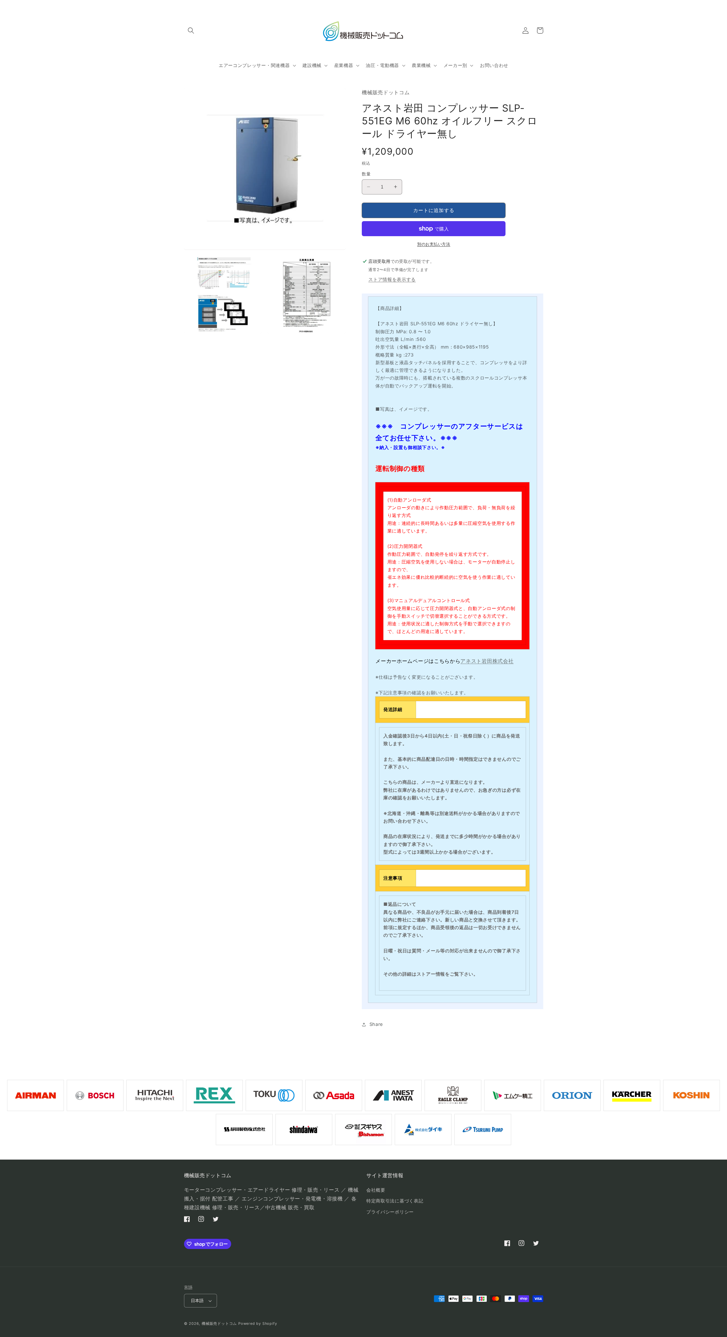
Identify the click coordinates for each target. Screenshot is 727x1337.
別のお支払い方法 (433, 244)
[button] (191, 30)
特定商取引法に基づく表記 (394, 1201)
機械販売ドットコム (219, 1323)
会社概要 (375, 1190)
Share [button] (376, 1024)
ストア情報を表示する (392, 279)
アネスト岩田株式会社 (486, 661)
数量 (366, 174)
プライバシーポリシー (390, 1212)
